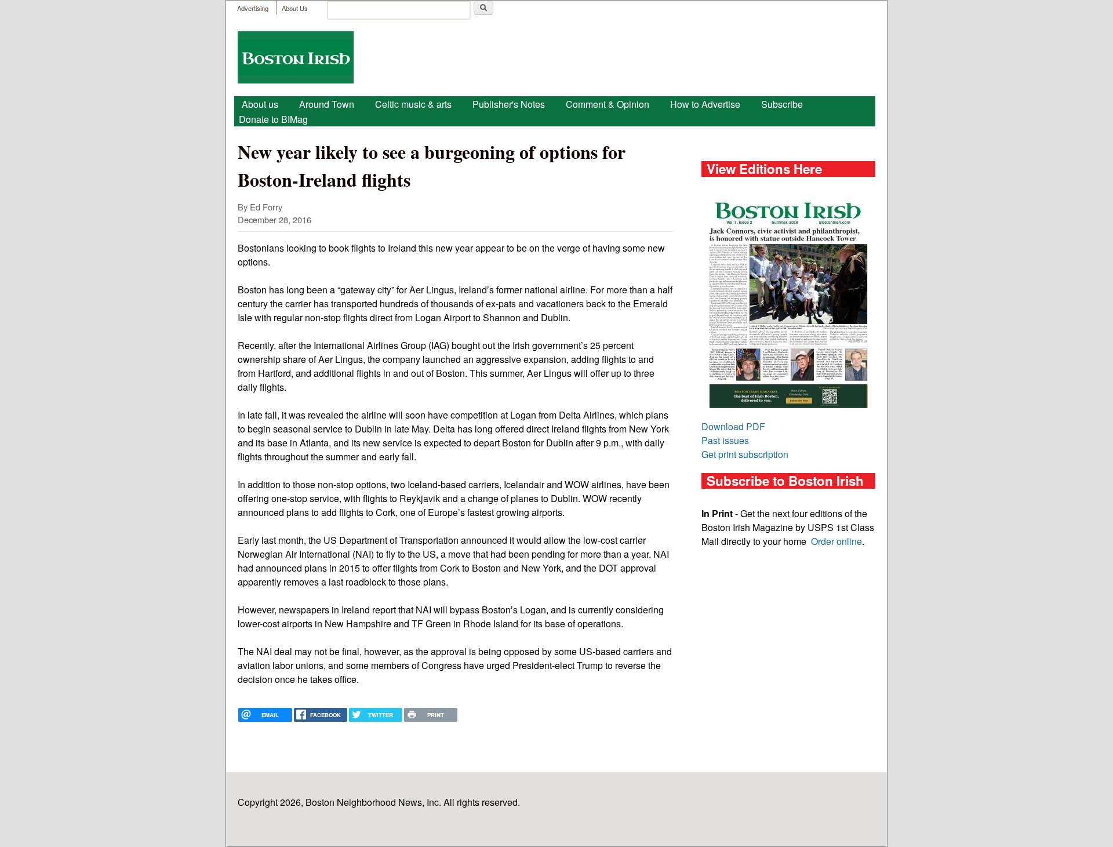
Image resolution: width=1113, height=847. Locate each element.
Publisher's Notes (508, 104)
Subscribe (782, 104)
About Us (295, 8)
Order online (836, 541)
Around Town (326, 104)
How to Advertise (705, 104)
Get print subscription (744, 454)
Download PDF (733, 426)
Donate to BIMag (273, 119)
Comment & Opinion (607, 104)
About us (260, 104)
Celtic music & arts (413, 104)
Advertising (252, 8)
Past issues (725, 440)
